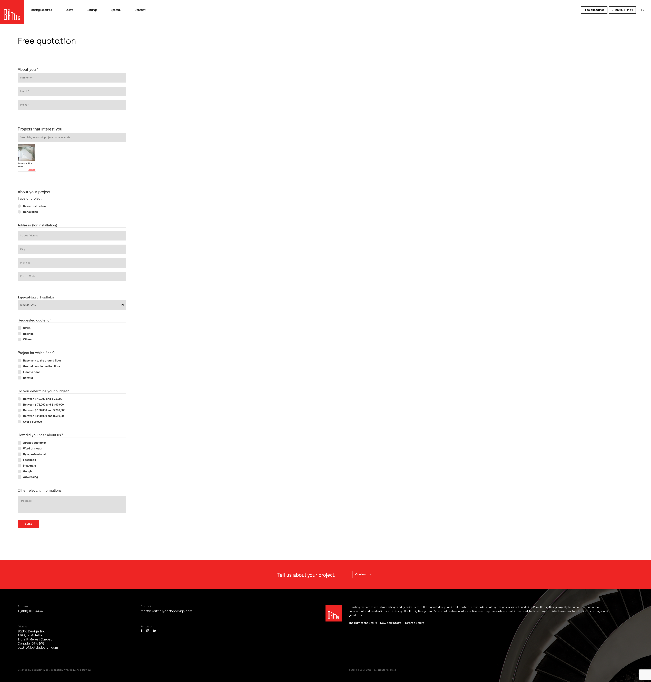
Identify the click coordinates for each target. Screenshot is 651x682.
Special (116, 10)
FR (642, 10)
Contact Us (363, 574)
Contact (140, 10)
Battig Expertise (41, 10)
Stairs (69, 10)
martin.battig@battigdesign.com (166, 611)
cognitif (37, 670)
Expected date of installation (36, 297)
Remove (31, 169)
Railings (92, 10)
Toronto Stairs (414, 623)
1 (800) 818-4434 (30, 611)
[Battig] (12, 10)
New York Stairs (390, 623)
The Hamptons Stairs (363, 623)
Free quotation (594, 10)
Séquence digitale (81, 670)
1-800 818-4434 (622, 10)
